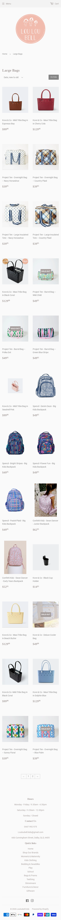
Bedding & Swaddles (30, 864)
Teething (30, 879)
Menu (8, 4)
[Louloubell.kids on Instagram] (32, 901)
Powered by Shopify (40, 909)
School (30, 871)
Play (31, 868)
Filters (53, 77)
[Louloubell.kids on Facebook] (27, 901)
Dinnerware (30, 883)
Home (4, 54)
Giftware (30, 891)
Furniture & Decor (30, 887)
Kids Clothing (30, 860)
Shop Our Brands (30, 852)
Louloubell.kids (23, 909)
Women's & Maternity (30, 856)
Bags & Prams (30, 875)
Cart (56, 4)
